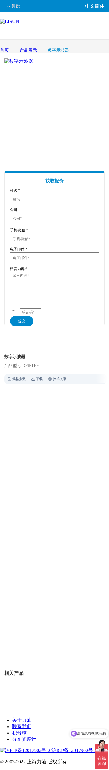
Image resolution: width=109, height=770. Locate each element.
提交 (21, 321)
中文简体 (94, 5)
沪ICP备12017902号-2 (73, 750)
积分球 (19, 732)
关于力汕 (21, 720)
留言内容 (18, 269)
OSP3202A (52, 640)
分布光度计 (24, 739)
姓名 (15, 190)
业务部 (13, 5)
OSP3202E (78, 640)
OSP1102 (34, 634)
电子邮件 (18, 249)
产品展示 (28, 50)
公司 (15, 210)
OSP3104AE (60, 634)
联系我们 (21, 726)
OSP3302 (74, 646)
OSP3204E (50, 646)
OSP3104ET (25, 640)
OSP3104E (87, 634)
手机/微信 (19, 230)
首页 (4, 50)
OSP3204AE (23, 646)
